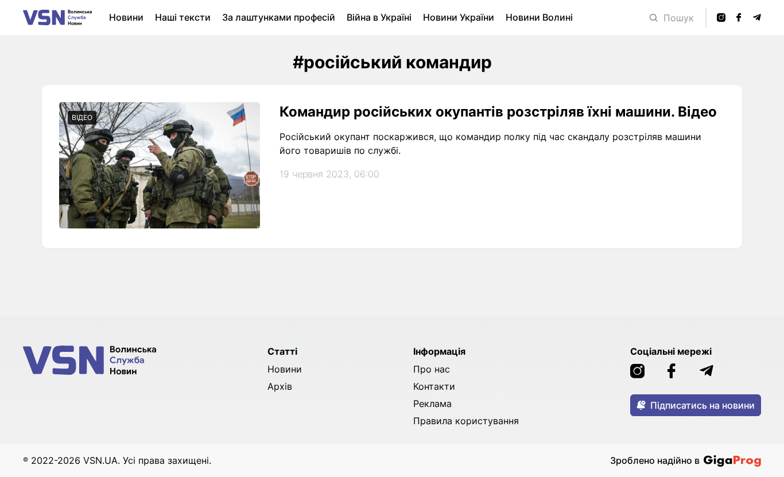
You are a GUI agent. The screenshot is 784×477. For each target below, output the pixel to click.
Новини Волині (539, 17)
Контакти (434, 386)
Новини (126, 17)
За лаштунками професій (278, 17)
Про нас (431, 369)
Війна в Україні (379, 17)
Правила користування (466, 420)
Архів (279, 386)
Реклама (432, 403)
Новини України (458, 17)
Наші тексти (183, 17)
